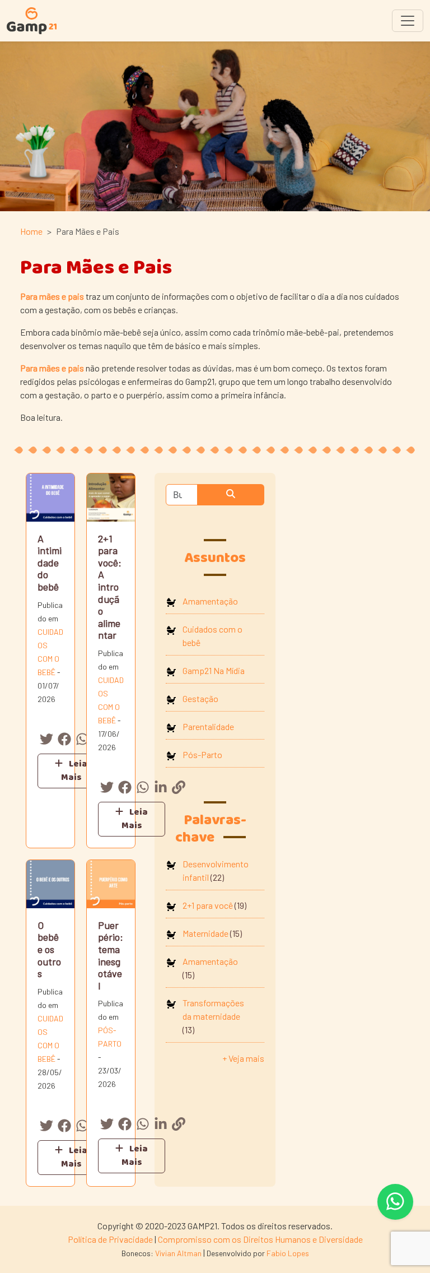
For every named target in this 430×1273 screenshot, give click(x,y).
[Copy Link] (179, 788)
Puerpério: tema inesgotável (110, 955)
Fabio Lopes (288, 1253)
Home (31, 231)
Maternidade (205, 933)
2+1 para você (208, 905)
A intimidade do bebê (50, 562)
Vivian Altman (178, 1253)
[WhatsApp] (82, 740)
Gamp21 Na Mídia (214, 670)
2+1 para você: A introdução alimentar (109, 587)
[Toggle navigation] (407, 21)
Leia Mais (74, 770)
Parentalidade (208, 726)
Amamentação (210, 601)
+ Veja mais (243, 1058)
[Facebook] (64, 740)
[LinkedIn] (161, 788)
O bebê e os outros (49, 949)
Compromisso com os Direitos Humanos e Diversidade (260, 1239)
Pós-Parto (202, 754)
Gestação (200, 698)
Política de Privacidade (110, 1239)
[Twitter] (46, 740)
